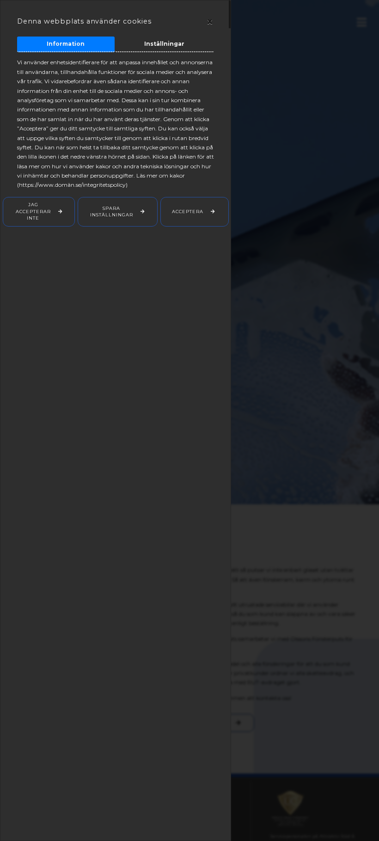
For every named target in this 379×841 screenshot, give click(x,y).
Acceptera (187, 211)
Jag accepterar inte (33, 211)
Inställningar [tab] (164, 43)
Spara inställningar (111, 211)
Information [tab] (66, 43)
